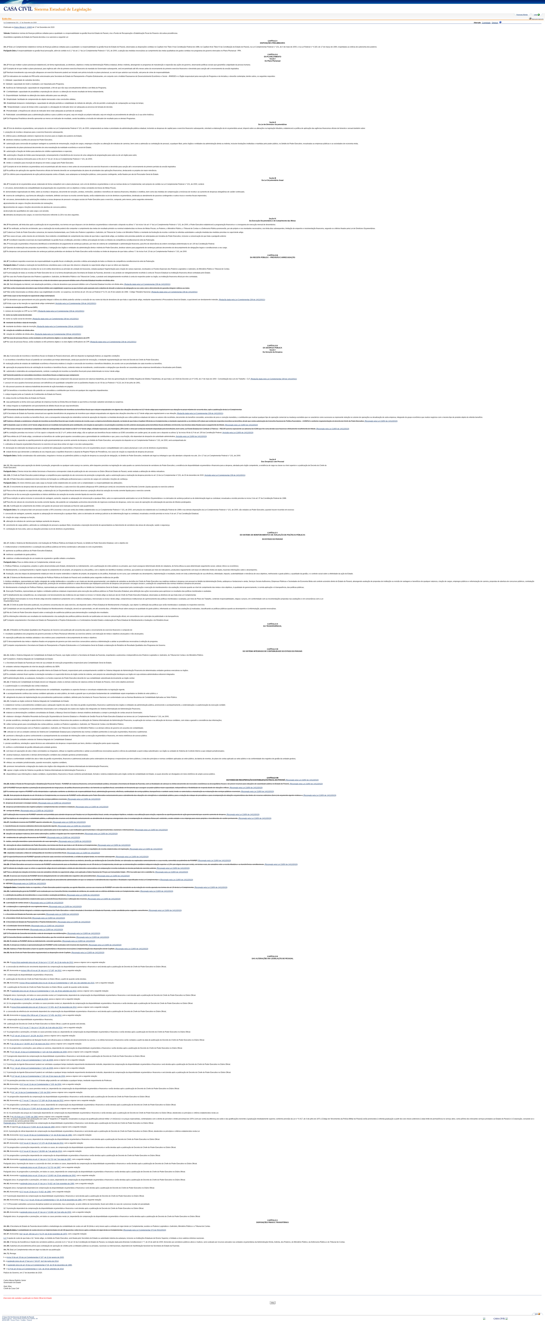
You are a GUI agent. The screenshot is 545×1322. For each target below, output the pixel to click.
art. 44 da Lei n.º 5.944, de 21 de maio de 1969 (36, 1127)
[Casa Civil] (499, 1321)
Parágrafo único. (10, 1123)
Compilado (486, 23)
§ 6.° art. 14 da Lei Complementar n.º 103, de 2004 (31, 1092)
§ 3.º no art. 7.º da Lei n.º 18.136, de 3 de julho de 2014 (41, 1028)
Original (495, 23)
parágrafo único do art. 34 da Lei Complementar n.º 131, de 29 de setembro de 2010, (44, 991)
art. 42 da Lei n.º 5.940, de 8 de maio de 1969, (36, 1109)
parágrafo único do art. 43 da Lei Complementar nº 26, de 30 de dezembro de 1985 (40, 1265)
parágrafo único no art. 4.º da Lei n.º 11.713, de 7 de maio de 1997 (45, 1159)
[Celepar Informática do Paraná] (484, 1319)
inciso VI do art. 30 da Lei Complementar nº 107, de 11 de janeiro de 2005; (35, 1257)
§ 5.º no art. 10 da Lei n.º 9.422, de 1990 (35, 1192)
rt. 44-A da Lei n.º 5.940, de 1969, (25, 1117)
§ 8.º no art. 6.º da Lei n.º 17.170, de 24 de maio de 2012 (41, 1143)
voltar (535, 14)
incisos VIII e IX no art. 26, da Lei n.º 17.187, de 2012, (41, 971)
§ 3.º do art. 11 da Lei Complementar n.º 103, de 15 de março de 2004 (38, 1076)
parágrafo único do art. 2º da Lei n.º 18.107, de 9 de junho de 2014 (32, 1261)
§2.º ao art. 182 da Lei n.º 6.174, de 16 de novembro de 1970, (43, 1234)
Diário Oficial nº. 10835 (23, 27)
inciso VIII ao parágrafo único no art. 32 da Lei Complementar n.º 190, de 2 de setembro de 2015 (57, 983)
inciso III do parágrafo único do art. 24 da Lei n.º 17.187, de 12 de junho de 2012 (42, 962)
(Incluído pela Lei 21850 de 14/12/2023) (237, 433)
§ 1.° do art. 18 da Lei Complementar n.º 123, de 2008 (32, 1068)
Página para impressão (537, 19)
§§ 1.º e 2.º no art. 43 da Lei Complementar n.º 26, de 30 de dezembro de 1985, (51, 1200)
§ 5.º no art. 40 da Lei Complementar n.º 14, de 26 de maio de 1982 (46, 1135)
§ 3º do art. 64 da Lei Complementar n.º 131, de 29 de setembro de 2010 (36, 1269)
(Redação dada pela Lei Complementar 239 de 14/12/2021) (147, 284)
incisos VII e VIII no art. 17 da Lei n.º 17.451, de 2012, (41, 1015)
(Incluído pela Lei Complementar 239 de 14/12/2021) (75, 303)
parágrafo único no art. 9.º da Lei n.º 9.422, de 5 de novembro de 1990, (47, 1184)
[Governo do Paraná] (507, 1319)
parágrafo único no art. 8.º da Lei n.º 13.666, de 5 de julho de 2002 (45, 1212)
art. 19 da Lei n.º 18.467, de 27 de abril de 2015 (29, 999)
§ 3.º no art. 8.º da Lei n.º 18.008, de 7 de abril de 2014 (41, 1151)
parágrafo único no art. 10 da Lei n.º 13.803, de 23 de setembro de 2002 (48, 1176)
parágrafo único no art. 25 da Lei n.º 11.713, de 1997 (40, 1167)
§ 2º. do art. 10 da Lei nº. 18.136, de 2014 (27, 1036)
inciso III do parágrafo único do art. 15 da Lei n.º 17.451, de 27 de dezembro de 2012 (44, 1007)
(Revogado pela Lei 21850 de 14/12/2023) (381, 421)
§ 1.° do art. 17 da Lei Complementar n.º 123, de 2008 (32, 1060)
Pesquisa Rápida (522, 14)
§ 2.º (5, 1238)
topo (536, 1314)
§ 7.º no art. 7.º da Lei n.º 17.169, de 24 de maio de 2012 (41, 1101)
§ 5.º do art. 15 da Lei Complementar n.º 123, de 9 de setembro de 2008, (39, 1052)
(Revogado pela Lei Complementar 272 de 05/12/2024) (144, 1230)
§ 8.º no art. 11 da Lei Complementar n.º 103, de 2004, (41, 1084)
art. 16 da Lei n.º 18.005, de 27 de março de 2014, (30, 1044)
